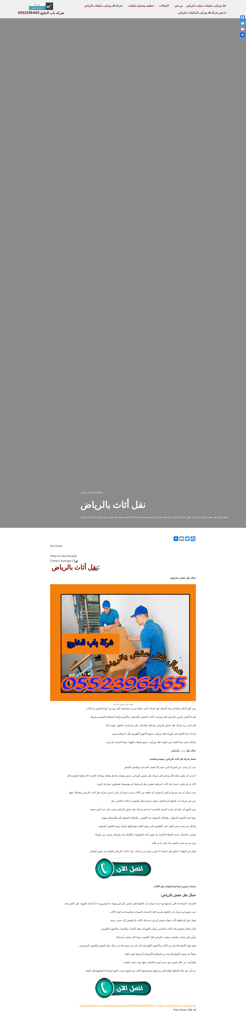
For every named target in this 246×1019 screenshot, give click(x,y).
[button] (226, 5)
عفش (183, 750)
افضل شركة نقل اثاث (139, 517)
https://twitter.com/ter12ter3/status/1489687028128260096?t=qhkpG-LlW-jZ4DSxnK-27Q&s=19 (138, 1005)
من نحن (178, 6)
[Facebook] (242, 18)
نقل (93, 567)
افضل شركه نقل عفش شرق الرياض (113, 517)
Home (100, 492)
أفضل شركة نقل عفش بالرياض (164, 517)
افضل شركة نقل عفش (218, 517)
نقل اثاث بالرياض (88, 517)
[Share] (242, 35)
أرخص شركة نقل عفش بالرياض (193, 517)
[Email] (242, 29)
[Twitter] (242, 23)
